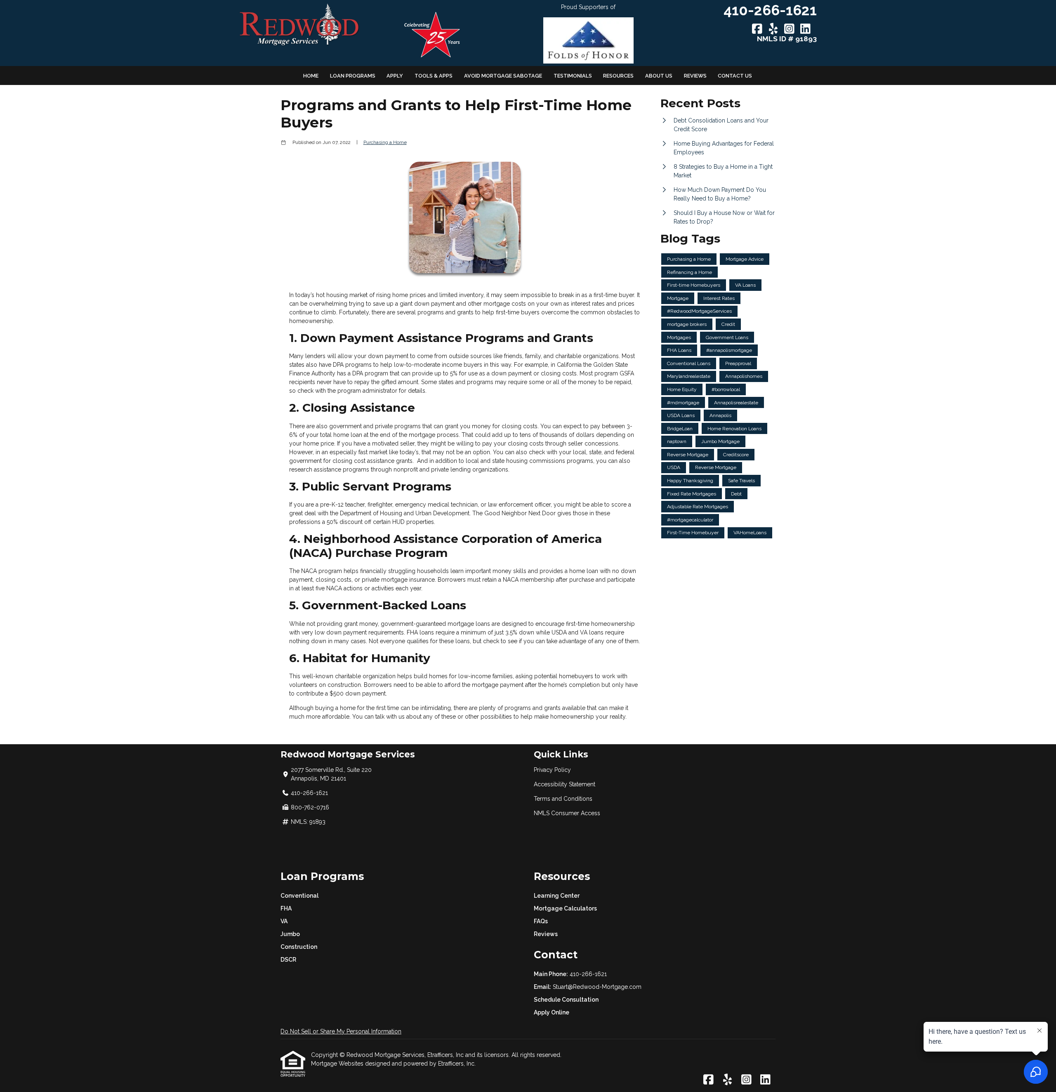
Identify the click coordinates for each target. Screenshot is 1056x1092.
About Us (658, 76)
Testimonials (573, 76)
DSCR (288, 959)
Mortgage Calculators (565, 908)
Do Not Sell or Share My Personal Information (340, 1031)
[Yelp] (773, 29)
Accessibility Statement (564, 784)
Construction (298, 946)
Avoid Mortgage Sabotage (503, 76)
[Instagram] (789, 29)
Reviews (695, 76)
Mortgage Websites (338, 1063)
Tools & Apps (434, 76)
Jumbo (290, 934)
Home (310, 76)
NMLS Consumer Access (567, 813)
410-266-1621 (588, 974)
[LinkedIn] (805, 29)
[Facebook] (757, 29)
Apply (395, 76)
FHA (286, 908)
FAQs (541, 921)
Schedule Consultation (566, 999)
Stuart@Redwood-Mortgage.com (597, 987)
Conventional (299, 895)
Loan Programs (352, 76)
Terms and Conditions (563, 798)
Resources (618, 76)
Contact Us (735, 76)
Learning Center (557, 895)
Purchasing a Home (385, 142)
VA (284, 921)
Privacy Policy (552, 770)
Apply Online (551, 1012)
